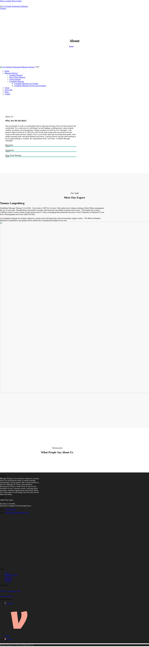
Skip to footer (17, 1)
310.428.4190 (11, 509)
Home (71, 46)
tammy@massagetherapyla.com (17, 513)
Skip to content (5, 1)
